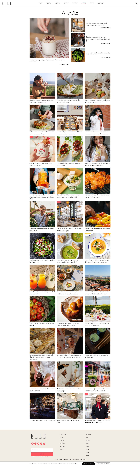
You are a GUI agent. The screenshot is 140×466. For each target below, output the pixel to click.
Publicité (62, 449)
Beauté (49, 3)
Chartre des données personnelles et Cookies (68, 463)
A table (84, 3)
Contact (61, 437)
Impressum (62, 440)
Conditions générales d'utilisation (79, 459)
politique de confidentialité (44, 456)
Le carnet (100, 3)
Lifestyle (57, 3)
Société (75, 3)
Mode (40, 3)
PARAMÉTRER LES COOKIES (103, 463)
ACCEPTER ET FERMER (88, 463)
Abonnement (62, 446)
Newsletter (62, 443)
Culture (66, 3)
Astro (91, 3)
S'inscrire (42, 454)
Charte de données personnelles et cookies (63, 459)
